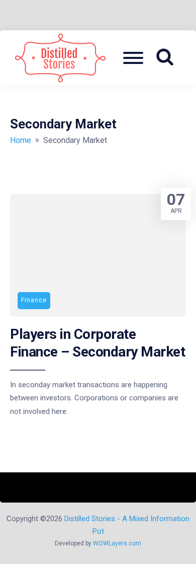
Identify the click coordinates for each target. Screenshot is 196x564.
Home (20, 140)
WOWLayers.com (117, 543)
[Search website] (168, 58)
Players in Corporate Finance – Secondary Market (97, 343)
